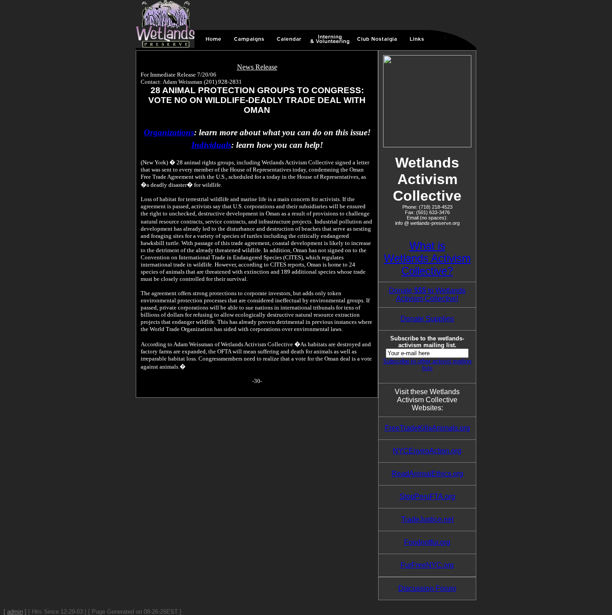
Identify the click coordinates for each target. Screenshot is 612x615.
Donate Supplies (427, 319)
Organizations (169, 132)
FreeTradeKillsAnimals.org (427, 428)
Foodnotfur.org (427, 542)
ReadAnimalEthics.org (427, 473)
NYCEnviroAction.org (427, 451)
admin (15, 611)
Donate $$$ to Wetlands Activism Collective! (427, 294)
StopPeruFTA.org (427, 496)
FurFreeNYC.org (427, 565)
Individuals (211, 145)
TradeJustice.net (427, 519)
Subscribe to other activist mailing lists (427, 364)
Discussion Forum (427, 588)
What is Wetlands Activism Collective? (427, 258)
